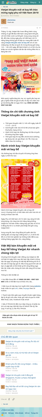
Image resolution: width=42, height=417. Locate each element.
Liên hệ (4, 413)
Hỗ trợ (27, 413)
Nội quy (11, 413)
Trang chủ (34, 413)
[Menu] (2, 2)
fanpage (26, 288)
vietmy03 (8, 380)
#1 (40, 28)
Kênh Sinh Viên (8, 410)
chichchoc (6, 16)
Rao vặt (14, 346)
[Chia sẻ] (37, 28)
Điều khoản (19, 413)
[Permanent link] (2, 119)
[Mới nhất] (39, 2)
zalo (16, 288)
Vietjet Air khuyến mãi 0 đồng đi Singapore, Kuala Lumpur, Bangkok (21, 376)
